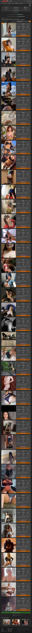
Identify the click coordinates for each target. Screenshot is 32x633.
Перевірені (16, 3)
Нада (23, 68)
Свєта (23, 377)
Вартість (27, 7)
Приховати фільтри (15, 12)
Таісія (23, 97)
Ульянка (23, 362)
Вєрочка (23, 274)
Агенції (2, 628)
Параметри (16, 7)
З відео (21, 3)
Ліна (23, 554)
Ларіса (23, 156)
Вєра (23, 436)
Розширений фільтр (16, 10)
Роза (23, 318)
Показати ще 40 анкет (16, 612)
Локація (7, 7)
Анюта (23, 583)
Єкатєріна (23, 333)
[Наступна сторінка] (20, 615)
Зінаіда (23, 171)
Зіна (23, 392)
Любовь (23, 303)
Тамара (23, 568)
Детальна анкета (23, 35)
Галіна (23, 141)
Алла (23, 289)
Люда (23, 200)
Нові (6, 3)
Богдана (23, 598)
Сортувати (14, 21)
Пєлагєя (23, 53)
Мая (23, 421)
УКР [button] (29, 1)
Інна (23, 480)
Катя (23, 259)
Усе (3, 3)
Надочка (23, 215)
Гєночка (23, 38)
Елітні (13, 3)
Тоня (23, 451)
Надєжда (23, 495)
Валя (23, 230)
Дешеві (9, 3)
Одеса (10, 1)
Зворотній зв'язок (10, 628)
